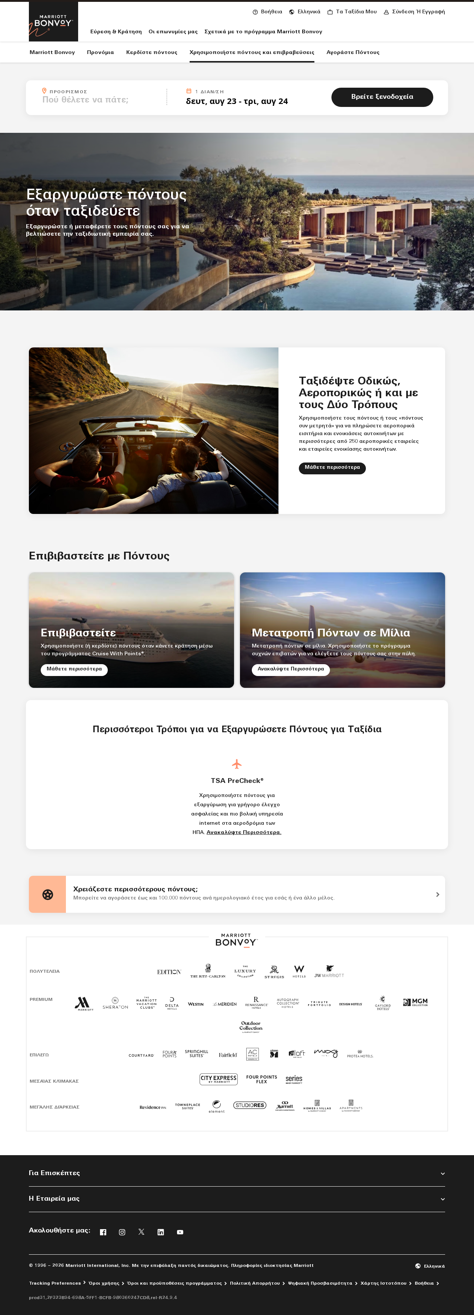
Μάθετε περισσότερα (335, 467)
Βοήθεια (424, 1283)
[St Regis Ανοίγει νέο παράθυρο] (274, 975)
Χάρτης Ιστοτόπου (384, 1283)
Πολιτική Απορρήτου (255, 1283)
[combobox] (102, 100)
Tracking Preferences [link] (55, 1283)
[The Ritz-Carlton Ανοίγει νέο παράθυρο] (208, 975)
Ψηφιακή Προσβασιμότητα (320, 1283)
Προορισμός (106, 91)
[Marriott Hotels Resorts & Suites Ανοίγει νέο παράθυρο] (84, 1007)
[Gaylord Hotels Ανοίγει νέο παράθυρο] (382, 1011)
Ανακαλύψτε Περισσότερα (291, 668)
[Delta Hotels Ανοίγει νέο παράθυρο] (172, 1006)
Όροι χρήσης (104, 1283)
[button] (305, 11)
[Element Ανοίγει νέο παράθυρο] (216, 1109)
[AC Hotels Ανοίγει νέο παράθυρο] (253, 1057)
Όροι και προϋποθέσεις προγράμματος (174, 1283)
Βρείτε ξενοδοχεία (382, 97)
